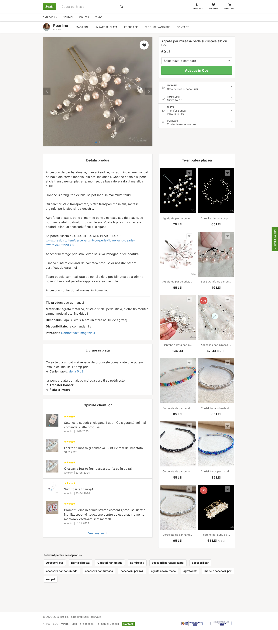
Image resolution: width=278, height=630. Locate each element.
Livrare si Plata (106, 27)
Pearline (60, 25)
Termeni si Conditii (107, 623)
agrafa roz (190, 571)
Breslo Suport (274, 238)
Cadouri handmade (109, 562)
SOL (55, 623)
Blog (74, 623)
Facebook (87, 623)
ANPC (46, 623)
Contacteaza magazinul (78, 333)
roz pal (50, 579)
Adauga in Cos (197, 70)
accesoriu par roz (132, 571)
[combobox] (196, 60)
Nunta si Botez (80, 562)
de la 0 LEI (76, 371)
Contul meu (197, 8)
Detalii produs (97, 160)
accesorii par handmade (61, 571)
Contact (182, 27)
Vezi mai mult (97, 533)
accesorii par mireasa (99, 571)
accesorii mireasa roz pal (168, 562)
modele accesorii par (217, 571)
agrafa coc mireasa (163, 571)
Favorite (213, 8)
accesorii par (200, 562)
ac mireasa (137, 562)
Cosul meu (229, 8)
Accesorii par (54, 562)
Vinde (64, 623)
